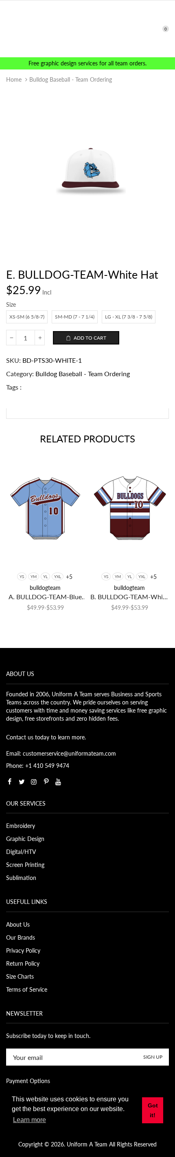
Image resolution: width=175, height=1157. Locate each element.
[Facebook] (9, 781)
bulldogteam (45, 587)
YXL (57, 576)
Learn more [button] (29, 1119)
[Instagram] (34, 781)
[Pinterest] (46, 781)
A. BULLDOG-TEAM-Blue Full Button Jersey (45, 597)
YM (34, 576)
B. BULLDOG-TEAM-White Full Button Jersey (129, 597)
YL (45, 576)
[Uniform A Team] (88, 28)
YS (22, 576)
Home (14, 79)
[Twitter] (21, 781)
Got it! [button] (153, 1110)
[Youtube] (58, 781)
